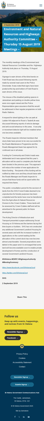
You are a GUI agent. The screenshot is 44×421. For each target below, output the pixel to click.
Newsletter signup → (16, 332)
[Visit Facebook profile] (14, 417)
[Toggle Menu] (40, 5)
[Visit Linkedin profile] (24, 417)
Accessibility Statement (22, 362)
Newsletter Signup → (22, 377)
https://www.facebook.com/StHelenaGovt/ (18, 268)
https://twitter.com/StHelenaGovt (15, 273)
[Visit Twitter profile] (19, 417)
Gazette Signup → (22, 384)
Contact (22, 367)
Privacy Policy (22, 354)
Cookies (22, 358)
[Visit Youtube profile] (29, 417)
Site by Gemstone (22, 411)
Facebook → (12, 338)
